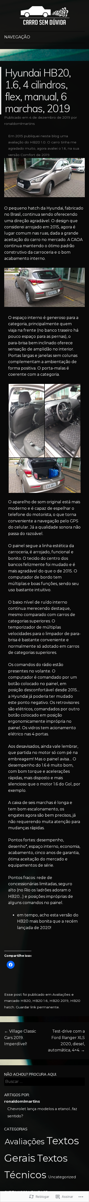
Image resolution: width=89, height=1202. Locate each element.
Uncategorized (62, 1177)
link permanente (44, 1007)
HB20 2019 (58, 1001)
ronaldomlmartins (19, 124)
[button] (26, 420)
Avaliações (61, 994)
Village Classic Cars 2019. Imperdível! (20, 1037)
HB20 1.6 (40, 1001)
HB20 (26, 1001)
